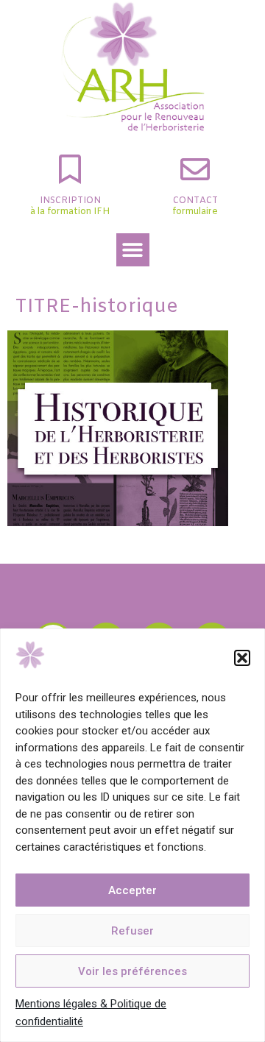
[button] (242, 658)
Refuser (132, 931)
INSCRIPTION (70, 201)
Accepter (132, 890)
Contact (195, 201)
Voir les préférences (132, 971)
